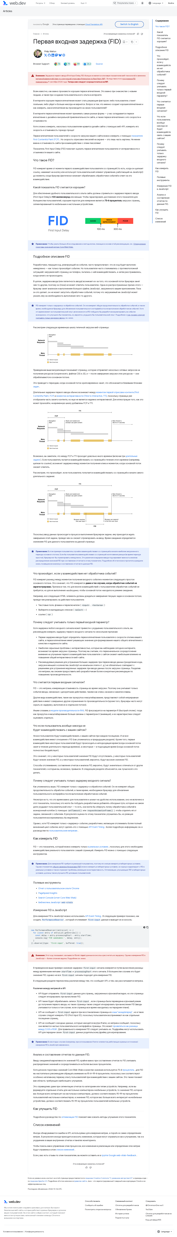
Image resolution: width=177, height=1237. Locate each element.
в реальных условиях (98, 847)
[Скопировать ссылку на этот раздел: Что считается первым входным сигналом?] (87, 682)
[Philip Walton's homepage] (63, 56)
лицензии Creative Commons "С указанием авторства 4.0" (109, 1178)
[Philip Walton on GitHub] (49, 56)
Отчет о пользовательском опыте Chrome (58, 888)
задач (36, 386)
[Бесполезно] (142, 34)
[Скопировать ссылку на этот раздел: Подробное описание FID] (72, 256)
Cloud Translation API (93, 24)
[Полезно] (138, 34)
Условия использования (13, 1232)
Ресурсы (39, 3)
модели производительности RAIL (67, 710)
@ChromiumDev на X (154, 1205)
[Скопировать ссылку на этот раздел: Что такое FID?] (56, 160)
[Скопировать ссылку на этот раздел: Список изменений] (62, 1125)
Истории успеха (122, 1213)
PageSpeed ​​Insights (47, 893)
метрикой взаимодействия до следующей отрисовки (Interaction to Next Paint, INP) (70, 79)
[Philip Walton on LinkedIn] (52, 56)
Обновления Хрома (123, 1209)
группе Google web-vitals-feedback (119, 1155)
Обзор (52, 3)
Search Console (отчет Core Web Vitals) (57, 898)
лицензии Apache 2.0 (38, 1181)
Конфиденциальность (34, 1232)
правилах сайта (80, 1181)
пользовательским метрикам (63, 830)
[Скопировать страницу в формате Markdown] (132, 42)
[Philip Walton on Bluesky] (60, 56)
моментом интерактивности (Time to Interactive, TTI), (81, 396)
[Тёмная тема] (144, 927)
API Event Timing (96, 827)
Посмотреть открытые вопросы (98, 1209)
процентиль (128, 1070)
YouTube (149, 1209)
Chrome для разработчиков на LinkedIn (159, 1214)
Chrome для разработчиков (127, 1205)
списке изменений (65, 1149)
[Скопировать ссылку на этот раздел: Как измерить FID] (60, 838)
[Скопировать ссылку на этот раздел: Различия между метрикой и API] (68, 988)
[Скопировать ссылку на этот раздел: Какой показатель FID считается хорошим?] (87, 187)
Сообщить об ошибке (94, 1205)
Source (99, 64)
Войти (171, 3)
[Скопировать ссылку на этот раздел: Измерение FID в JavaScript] (69, 910)
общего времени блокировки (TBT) (67, 867)
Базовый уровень (68, 3)
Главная (36, 34)
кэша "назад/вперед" (122, 1012)
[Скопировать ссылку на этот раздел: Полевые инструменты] (63, 882)
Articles (7, 11)
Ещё (82, 3)
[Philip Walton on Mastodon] (56, 56)
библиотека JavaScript (55, 902)
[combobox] (125, 3)
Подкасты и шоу (122, 1218)
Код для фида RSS (153, 1220)
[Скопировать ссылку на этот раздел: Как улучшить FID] (59, 1109)
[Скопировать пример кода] (147, 927)
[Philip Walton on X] (45, 56)
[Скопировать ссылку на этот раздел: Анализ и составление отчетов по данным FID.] (92, 1054)
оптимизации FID (69, 1117)
